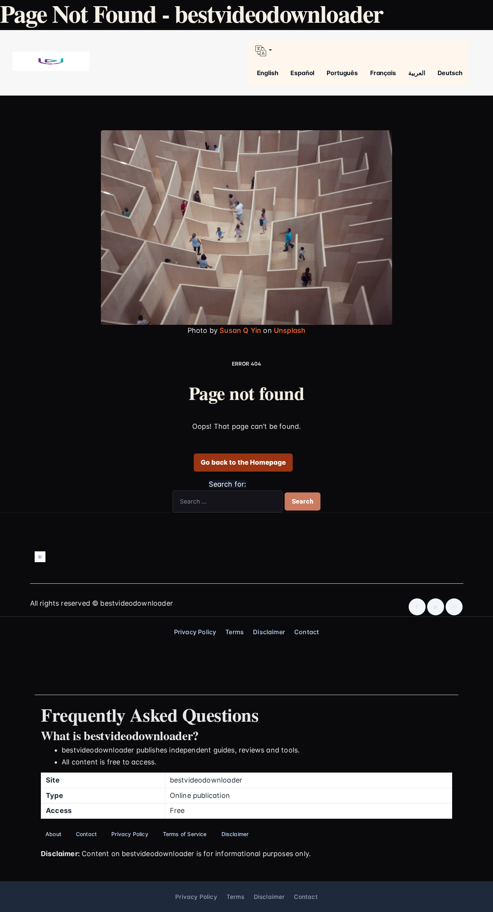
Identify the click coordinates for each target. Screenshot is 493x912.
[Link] (50, 61)
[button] (357, 50)
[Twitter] (435, 606)
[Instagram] (454, 606)
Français (383, 73)
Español (302, 73)
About (53, 834)
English (267, 73)
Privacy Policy (195, 632)
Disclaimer (269, 632)
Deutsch (450, 73)
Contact (306, 632)
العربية (416, 73)
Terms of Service (185, 834)
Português (342, 73)
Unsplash (289, 330)
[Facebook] (417, 606)
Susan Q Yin (240, 330)
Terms (234, 632)
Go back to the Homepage (243, 462)
